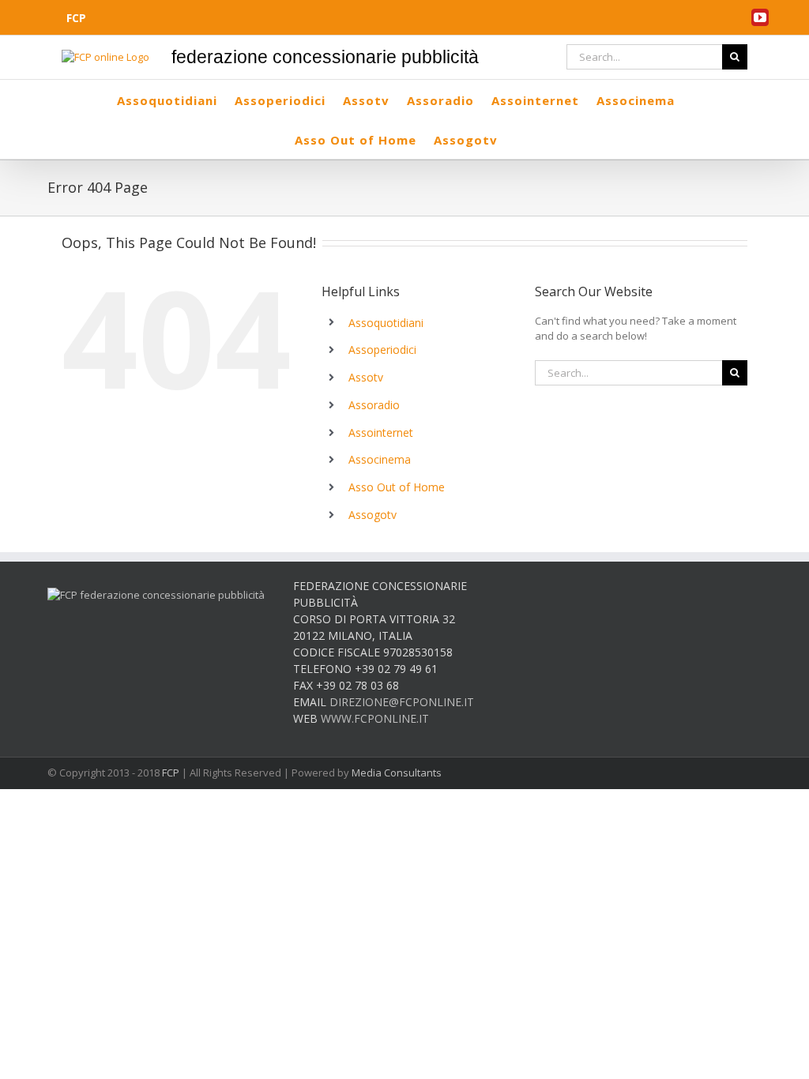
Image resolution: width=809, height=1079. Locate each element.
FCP (170, 772)
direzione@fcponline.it (401, 701)
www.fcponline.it (375, 718)
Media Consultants (397, 772)
